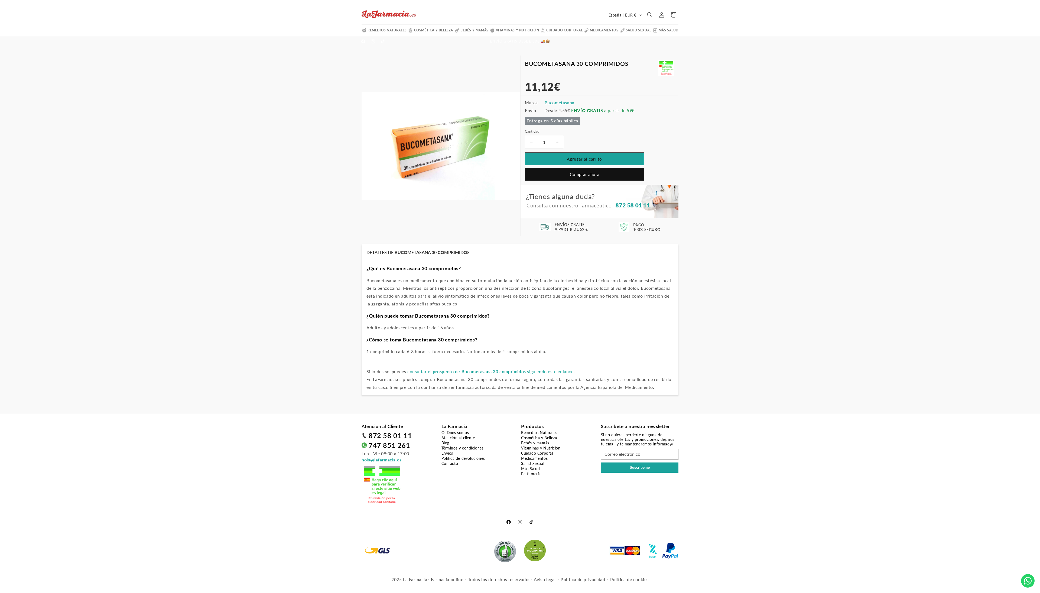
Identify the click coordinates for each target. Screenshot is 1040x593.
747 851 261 (389, 445)
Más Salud (668, 30)
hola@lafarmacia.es (382, 459)
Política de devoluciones (463, 458)
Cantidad (532, 131)
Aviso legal (545, 579)
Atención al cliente (458, 437)
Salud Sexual (638, 30)
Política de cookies (629, 579)
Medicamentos (604, 30)
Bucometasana (559, 102)
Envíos (447, 453)
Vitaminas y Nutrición (517, 30)
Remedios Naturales (387, 30)
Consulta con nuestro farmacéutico (588, 205)
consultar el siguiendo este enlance (490, 371)
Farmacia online (447, 579)
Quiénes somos (455, 432)
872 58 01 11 (390, 435)
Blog (445, 443)
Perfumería (531, 473)
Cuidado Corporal (564, 30)
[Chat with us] (1028, 581)
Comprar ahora (584, 174)
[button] (650, 15)
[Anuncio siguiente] (581, 41)
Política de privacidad (583, 579)
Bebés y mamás (474, 30)
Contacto (449, 463)
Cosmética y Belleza (433, 30)
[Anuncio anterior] (458, 41)
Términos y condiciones (462, 448)
